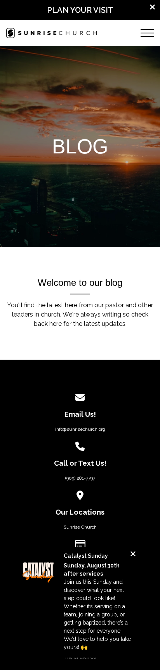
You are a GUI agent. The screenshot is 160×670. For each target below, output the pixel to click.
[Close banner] (152, 8)
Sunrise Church (80, 527)
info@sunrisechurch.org (80, 429)
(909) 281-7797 (80, 478)
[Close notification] (133, 554)
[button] (147, 33)
